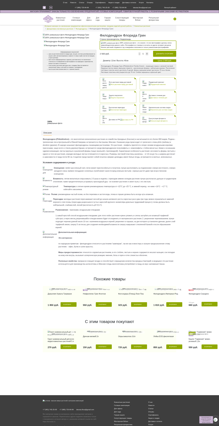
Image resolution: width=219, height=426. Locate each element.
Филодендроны (81, 29)
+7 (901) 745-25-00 (50, 409)
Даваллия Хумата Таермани (60, 294)
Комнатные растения (142, 26)
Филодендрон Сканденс (199, 294)
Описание (47, 133)
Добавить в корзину (164, 54)
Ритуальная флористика (123, 424)
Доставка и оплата (129, 2)
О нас (65, 2)
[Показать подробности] (121, 84)
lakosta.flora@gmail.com (85, 409)
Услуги (141, 2)
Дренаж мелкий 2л (91, 336)
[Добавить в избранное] (94, 36)
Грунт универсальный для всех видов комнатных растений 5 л (61, 340)
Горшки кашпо (119, 415)
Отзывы (90, 2)
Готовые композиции (122, 405)
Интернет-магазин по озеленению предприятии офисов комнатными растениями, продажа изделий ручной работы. (88, 26)
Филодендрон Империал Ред (165, 294)
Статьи (81, 2)
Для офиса (118, 408)
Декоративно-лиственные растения (60, 29)
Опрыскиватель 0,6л (126, 336)
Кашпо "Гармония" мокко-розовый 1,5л (199, 340)
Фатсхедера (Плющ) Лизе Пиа (131, 294)
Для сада (117, 412)
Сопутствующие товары (123, 418)
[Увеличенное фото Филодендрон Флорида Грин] (69, 35)
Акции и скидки (114, 2)
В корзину (67, 304)
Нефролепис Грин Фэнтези (94, 294)
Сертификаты (100, 2)
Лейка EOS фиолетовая (163, 336)
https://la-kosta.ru (49, 421)
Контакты (149, 2)
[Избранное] (156, 7)
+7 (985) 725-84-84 (67, 409)
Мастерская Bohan (121, 421)
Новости (73, 2)
